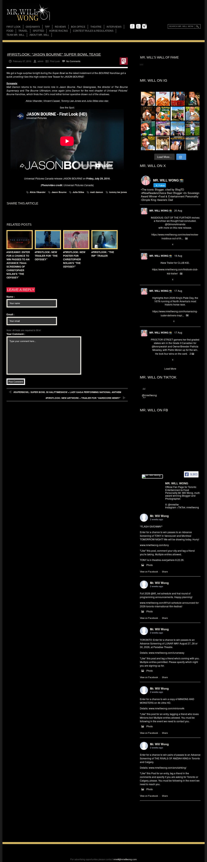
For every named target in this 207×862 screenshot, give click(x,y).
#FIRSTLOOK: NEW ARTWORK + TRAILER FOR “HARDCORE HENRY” (83, 397)
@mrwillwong (149, 395)
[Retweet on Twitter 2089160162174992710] (159, 321)
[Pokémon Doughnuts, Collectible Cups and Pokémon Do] (163, 114)
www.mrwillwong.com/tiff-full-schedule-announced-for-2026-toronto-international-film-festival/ (169, 604)
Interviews (114, 26)
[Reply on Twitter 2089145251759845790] (153, 360)
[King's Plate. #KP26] (193, 128)
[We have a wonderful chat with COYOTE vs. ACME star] (178, 99)
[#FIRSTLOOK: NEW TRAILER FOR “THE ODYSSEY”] (47, 239)
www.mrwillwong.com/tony (154, 545)
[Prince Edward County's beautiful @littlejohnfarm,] (178, 114)
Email (10, 314)
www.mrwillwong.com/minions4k (166, 708)
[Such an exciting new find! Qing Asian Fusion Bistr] (193, 99)
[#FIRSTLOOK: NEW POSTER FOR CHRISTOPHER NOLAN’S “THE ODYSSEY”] (75, 239)
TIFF (47, 26)
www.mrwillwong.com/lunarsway (166, 652)
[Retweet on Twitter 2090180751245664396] (159, 279)
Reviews (60, 27)
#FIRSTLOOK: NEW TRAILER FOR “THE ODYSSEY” (46, 255)
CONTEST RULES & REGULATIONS (93, 30)
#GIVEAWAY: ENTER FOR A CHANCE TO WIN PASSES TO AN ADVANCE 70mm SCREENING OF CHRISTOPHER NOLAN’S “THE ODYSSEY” (18, 264)
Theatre (95, 26)
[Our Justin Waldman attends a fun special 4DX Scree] (193, 143)
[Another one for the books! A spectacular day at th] (178, 128)
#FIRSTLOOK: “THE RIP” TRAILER (102, 253)
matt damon (96, 192)
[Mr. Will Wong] (152, 476)
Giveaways (33, 26)
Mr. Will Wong (159, 516)
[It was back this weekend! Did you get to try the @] (163, 128)
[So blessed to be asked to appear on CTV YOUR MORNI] (178, 143)
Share (165, 571)
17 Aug (178, 290)
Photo (149, 565)
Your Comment (15, 334)
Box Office (78, 26)
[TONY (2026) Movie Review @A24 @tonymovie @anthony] (163, 143)
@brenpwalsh (159, 346)
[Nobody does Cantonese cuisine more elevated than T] (148, 114)
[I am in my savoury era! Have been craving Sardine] (148, 143)
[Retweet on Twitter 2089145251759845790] (159, 360)
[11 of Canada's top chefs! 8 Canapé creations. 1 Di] (193, 114)
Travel (23, 30)
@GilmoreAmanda (175, 224)
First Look (13, 26)
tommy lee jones (118, 192)
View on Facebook (149, 571)
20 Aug (178, 210)
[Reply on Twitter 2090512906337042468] (153, 244)
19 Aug (178, 255)
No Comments (73, 61)
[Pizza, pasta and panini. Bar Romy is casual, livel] (163, 99)
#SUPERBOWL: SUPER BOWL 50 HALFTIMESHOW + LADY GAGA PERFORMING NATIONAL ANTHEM (67, 392)
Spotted (38, 30)
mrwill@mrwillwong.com (125, 859)
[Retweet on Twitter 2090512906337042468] (159, 244)
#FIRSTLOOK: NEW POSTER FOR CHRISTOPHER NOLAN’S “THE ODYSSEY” (74, 259)
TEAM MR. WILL (15, 34)
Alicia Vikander (37, 192)
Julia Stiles (78, 192)
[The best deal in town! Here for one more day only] (148, 128)
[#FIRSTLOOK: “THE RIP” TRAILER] (103, 239)
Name (10, 296)
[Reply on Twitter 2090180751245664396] (153, 279)
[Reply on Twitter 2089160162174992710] (153, 321)
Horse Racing (58, 30)
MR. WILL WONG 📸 (160, 210)
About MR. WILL (39, 34)
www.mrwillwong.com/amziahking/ (167, 767)
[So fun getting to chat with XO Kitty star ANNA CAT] (148, 99)
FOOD (9, 30)
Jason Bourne (59, 192)
